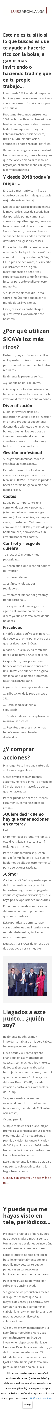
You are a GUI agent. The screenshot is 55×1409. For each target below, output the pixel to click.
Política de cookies (41, 1398)
